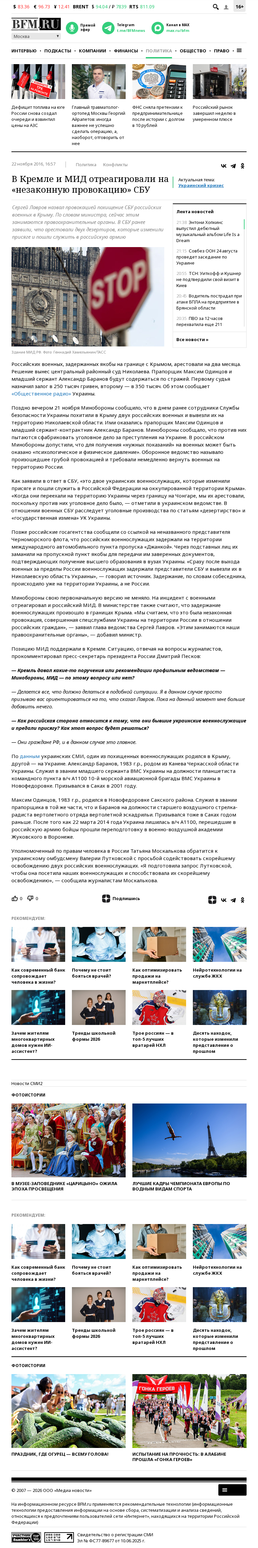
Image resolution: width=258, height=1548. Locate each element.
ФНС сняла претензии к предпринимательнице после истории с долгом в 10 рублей (158, 116)
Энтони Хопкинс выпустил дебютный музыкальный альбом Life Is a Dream (208, 231)
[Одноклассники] (243, 166)
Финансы (126, 51)
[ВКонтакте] (224, 166)
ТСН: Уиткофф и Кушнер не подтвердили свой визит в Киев (208, 279)
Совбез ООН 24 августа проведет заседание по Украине (207, 257)
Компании (92, 51)
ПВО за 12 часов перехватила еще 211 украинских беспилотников (205, 324)
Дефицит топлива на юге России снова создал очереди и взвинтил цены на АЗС (38, 116)
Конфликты (115, 164)
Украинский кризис (201, 185)
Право (221, 51)
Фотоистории (28, 1095)
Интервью (24, 51)
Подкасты (57, 51)
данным (30, 756)
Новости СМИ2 (26, 1083)
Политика (159, 51)
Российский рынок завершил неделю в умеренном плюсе (214, 113)
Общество (193, 51)
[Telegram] (233, 166)
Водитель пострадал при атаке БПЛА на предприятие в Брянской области (209, 302)
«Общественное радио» (41, 393)
